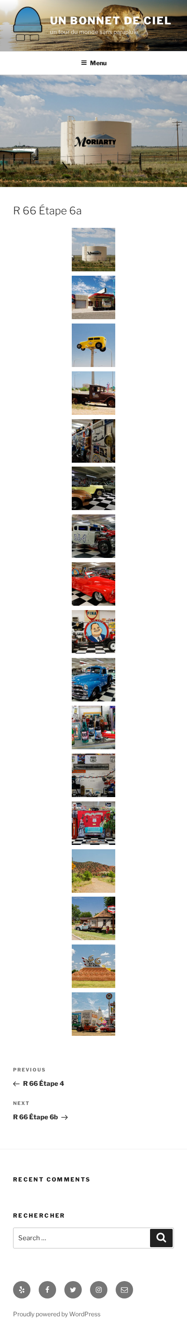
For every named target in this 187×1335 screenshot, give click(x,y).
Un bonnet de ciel (111, 20)
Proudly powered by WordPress (56, 1314)
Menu (98, 63)
